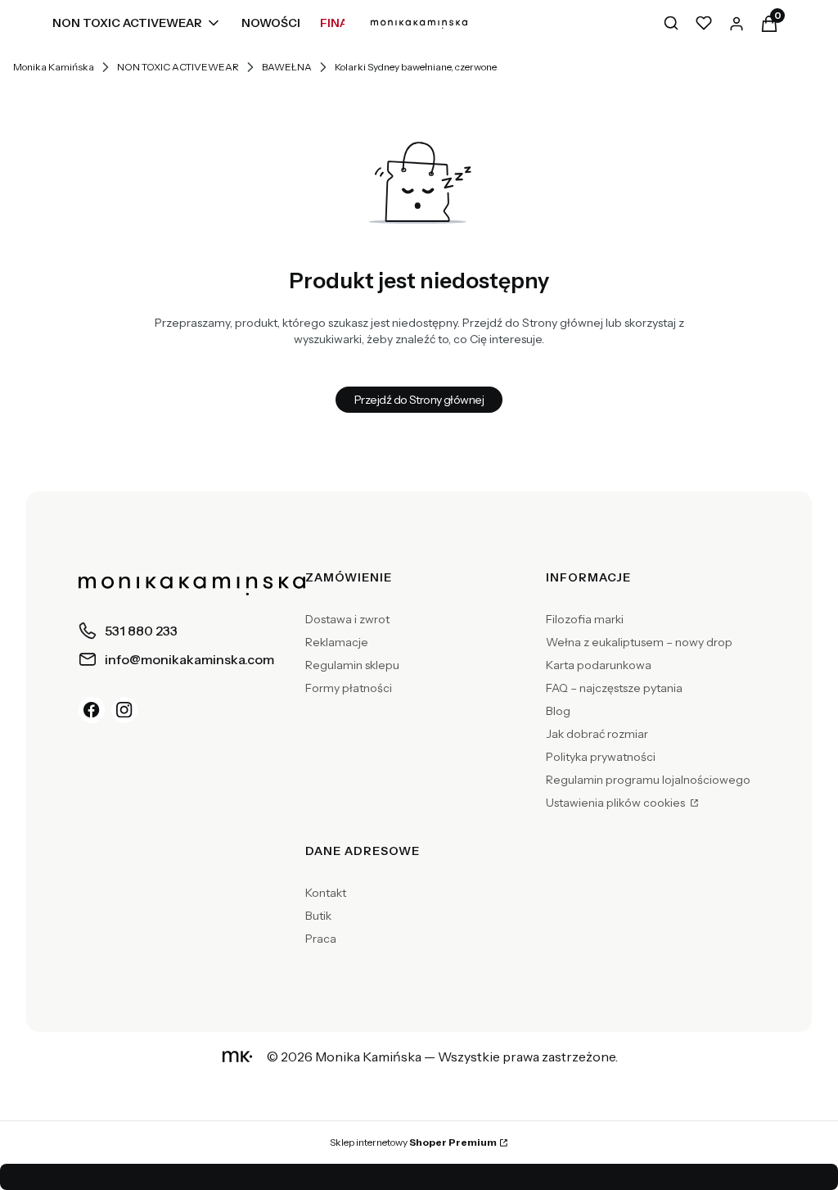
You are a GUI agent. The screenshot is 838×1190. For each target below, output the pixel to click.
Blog (558, 711)
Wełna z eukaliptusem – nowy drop (639, 642)
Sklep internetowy (413, 1142)
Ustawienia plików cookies (616, 802)
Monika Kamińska (53, 67)
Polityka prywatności (601, 756)
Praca (320, 938)
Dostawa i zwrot (347, 619)
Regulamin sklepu (352, 665)
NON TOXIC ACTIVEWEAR (178, 67)
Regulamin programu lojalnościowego (648, 779)
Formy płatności (348, 688)
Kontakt (325, 892)
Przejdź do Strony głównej (419, 399)
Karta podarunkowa (598, 665)
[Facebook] (92, 710)
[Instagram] (124, 710)
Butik (318, 915)
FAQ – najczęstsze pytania (614, 688)
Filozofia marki (585, 619)
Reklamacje (336, 642)
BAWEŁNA (287, 67)
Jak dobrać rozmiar (597, 733)
